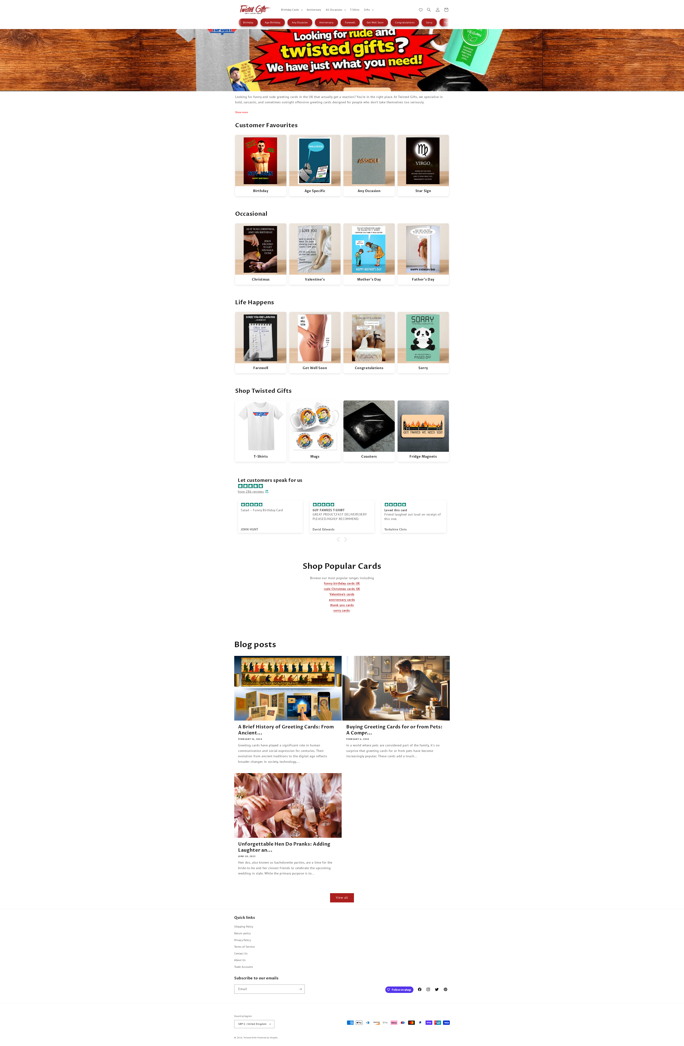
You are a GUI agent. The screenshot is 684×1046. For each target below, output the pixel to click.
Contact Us (241, 953)
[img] (344, 486)
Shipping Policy (243, 926)
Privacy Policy (242, 940)
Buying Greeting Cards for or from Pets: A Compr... (394, 730)
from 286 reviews (251, 492)
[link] (260, 165)
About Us (239, 960)
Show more (241, 112)
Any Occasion (300, 22)
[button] (291, 10)
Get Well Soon (375, 22)
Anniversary (326, 22)
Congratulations (404, 22)
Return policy (242, 933)
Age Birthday (272, 22)
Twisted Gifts (250, 1037)
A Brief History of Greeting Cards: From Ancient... (286, 730)
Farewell (350, 22)
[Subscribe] (300, 989)
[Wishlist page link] (421, 10)
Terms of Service (244, 946)
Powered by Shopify (267, 1037)
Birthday (248, 22)
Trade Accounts (243, 967)
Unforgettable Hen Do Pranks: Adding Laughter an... (284, 847)
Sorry (429, 22)
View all (342, 898)
